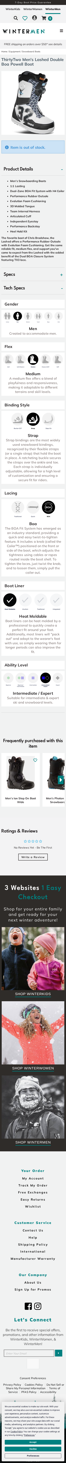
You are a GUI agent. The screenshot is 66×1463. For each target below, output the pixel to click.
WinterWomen (32, 9)
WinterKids (13, 9)
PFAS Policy (29, 1392)
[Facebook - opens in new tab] (28, 1306)
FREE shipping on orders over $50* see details (33, 44)
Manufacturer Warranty (33, 1258)
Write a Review (33, 857)
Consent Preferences (33, 1378)
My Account (33, 1178)
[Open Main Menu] (55, 31)
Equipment (14, 51)
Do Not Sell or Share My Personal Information (35, 1386)
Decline (33, 1449)
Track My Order (33, 1185)
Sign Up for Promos (33, 1289)
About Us (33, 1282)
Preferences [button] (29, 1435)
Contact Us (33, 1230)
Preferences (33, 1456)
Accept (33, 1442)
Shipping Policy (33, 1244)
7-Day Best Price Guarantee (33, 2)
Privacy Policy (12, 1384)
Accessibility (48, 1392)
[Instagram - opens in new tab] (37, 1306)
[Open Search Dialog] (16, 18)
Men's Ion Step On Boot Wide (20, 800)
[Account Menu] (34, 18)
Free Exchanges (33, 1192)
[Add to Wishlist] (35, 758)
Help (33, 1237)
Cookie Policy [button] (16, 1431)
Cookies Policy (34, 1384)
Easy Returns (33, 1199)
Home (4, 51)
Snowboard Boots (31, 51)
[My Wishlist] (24, 18)
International (33, 1251)
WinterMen (52, 9)
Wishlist (33, 1206)
